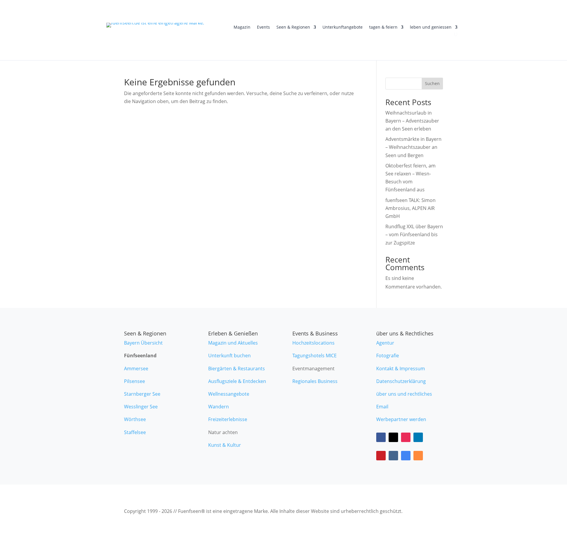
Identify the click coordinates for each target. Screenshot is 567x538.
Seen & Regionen (293, 27)
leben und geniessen (431, 27)
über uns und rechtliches (404, 394)
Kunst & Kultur (224, 445)
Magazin (242, 27)
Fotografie (387, 355)
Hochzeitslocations (313, 343)
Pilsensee (134, 381)
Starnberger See (142, 394)
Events (263, 27)
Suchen (432, 83)
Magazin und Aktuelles (233, 343)
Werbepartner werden (401, 419)
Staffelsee (135, 432)
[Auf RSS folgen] (418, 455)
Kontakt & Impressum (400, 368)
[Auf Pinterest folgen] (381, 455)
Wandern (218, 406)
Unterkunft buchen (229, 355)
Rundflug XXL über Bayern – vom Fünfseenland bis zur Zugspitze (414, 234)
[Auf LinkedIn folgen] (418, 437)
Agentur (385, 343)
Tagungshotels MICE (314, 355)
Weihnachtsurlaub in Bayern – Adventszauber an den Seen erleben (412, 121)
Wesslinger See (141, 406)
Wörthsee (135, 419)
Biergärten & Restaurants (236, 368)
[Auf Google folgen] (405, 455)
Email (382, 406)
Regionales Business (315, 381)
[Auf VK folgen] (393, 455)
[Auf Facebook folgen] (381, 437)
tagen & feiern (383, 27)
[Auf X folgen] (393, 437)
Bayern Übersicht (143, 343)
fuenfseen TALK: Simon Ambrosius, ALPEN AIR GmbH (410, 208)
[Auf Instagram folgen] (405, 437)
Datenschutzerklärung (401, 381)
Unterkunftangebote (342, 27)
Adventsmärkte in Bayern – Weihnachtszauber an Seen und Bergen (413, 147)
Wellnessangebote (228, 394)
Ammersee (136, 368)
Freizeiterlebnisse (227, 419)
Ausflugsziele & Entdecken (237, 381)
